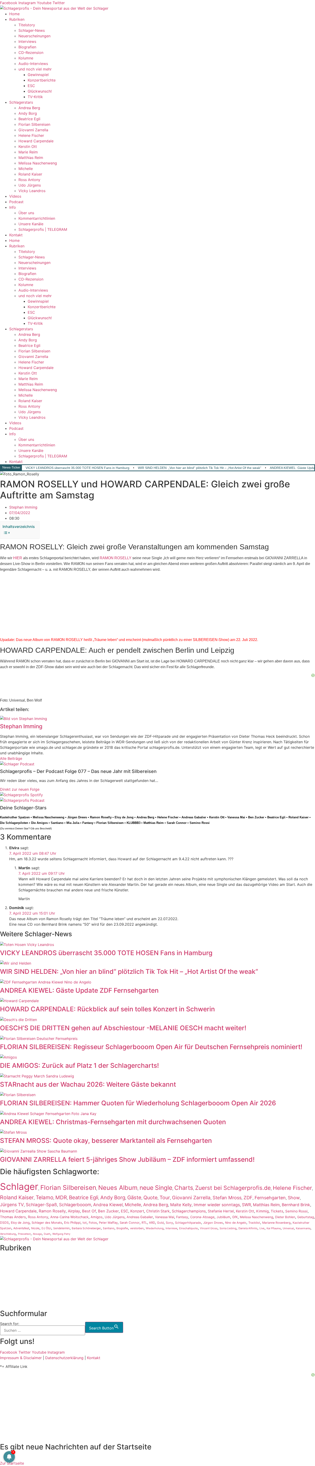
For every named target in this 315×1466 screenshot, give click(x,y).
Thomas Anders (13, 1217)
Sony (169, 1222)
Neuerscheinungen (34, 36)
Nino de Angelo (235, 1222)
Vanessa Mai (236, 817)
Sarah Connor (177, 823)
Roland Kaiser (30, 174)
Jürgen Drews (77, 817)
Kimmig (262, 1211)
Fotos (93, 1222)
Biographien (10, 1281)
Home (14, 14)
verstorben (137, 1228)
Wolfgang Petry (61, 1233)
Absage (37, 1233)
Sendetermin (61, 1228)
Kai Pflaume (274, 1228)
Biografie (122, 1228)
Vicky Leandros (31, 190)
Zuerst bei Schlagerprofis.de (233, 1187)
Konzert (137, 1211)
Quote (150, 1197)
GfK (235, 1217)
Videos (15, 196)
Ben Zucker (256, 817)
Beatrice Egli (29, 119)
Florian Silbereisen (34, 124)
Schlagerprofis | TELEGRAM (42, 229)
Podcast (16, 201)
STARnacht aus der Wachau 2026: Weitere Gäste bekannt (88, 1084)
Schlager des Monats (47, 1222)
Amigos (97, 1217)
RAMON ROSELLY (115, 558)
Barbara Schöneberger (86, 1228)
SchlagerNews (12, 1264)
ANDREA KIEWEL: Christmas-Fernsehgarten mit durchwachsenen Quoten (113, 1122)
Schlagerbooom (75, 1204)
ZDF (248, 1197)
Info (12, 207)
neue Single (156, 1187)
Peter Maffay (108, 1222)
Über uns (26, 213)
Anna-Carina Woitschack (69, 1217)
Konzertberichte (42, 80)
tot (85, 1222)
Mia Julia (72, 823)
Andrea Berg (29, 107)
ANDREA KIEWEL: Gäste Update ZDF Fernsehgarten (79, 990)
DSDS (4, 1222)
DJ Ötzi (46, 1228)
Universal (288, 1228)
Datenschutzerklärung (64, 1357)
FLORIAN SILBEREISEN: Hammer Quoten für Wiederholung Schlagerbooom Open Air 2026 (138, 1103)
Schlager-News (31, 30)
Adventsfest (21, 1228)
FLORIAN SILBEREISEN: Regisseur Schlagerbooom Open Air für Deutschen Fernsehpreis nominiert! (151, 1047)
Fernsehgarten (270, 1197)
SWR (246, 1204)
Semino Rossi (200, 823)
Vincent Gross (208, 1228)
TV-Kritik (35, 96)
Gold (160, 1222)
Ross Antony (29, 179)
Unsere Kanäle (30, 224)
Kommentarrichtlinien (36, 218)
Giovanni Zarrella (33, 130)
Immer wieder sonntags (217, 1204)
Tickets (277, 1211)
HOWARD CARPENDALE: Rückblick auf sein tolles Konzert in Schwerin (107, 1009)
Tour (165, 1197)
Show (294, 1197)
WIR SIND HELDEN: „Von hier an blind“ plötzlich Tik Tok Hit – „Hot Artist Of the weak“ (199, 468)
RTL (144, 1222)
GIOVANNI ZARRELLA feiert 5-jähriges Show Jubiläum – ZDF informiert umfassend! (127, 1159)
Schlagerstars (21, 102)
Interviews (27, 41)
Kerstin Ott (27, 146)
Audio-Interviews (33, 63)
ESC (31, 85)
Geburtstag (305, 1217)
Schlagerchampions (189, 1211)
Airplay (74, 1211)
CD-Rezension (30, 52)
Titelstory (26, 25)
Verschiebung (8, 1233)
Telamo (44, 1197)
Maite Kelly (181, 1204)
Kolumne (25, 58)
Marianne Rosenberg (276, 1222)
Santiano (57, 823)
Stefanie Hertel (221, 1211)
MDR (61, 1197)
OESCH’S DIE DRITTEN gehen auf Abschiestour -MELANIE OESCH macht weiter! (123, 1028)
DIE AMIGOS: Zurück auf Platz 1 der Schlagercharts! (79, 1065)
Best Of (89, 1211)
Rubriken (16, 19)
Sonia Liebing (228, 1228)
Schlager (19, 1186)
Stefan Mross (227, 1197)
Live (261, 1228)
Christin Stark (158, 1211)
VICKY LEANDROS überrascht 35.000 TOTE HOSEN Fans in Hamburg (77, 468)
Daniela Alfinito (247, 1228)
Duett (47, 1233)
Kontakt (16, 235)
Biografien (27, 47)
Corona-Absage (202, 1217)
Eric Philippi (72, 1222)
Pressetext (24, 1233)
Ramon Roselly (101, 817)
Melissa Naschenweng (37, 163)
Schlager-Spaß (41, 1204)
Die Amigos (39, 823)
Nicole (35, 1228)
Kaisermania (303, 1228)
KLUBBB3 (133, 823)
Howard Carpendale (35, 141)
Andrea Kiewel (108, 1204)
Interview (171, 1228)
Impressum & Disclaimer (21, 1357)
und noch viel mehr (35, 69)
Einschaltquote (188, 1228)
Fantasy (87, 823)
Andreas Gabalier (193, 817)
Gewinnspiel (38, 74)
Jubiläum (223, 1217)
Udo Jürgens (29, 185)
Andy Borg (27, 113)
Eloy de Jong (124, 817)
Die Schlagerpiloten (14, 823)
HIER (17, 558)
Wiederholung (154, 1228)
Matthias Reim (30, 157)
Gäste (134, 1197)
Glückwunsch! (40, 91)
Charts (183, 1187)
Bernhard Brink (296, 1204)
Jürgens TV (12, 1204)
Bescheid (45, 828)
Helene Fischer (31, 135)
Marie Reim (28, 152)
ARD (152, 1222)
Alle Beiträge (11, 758)
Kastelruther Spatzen (15, 817)
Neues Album (117, 1187)
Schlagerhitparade (188, 1222)
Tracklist (254, 1222)
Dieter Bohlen (285, 1217)
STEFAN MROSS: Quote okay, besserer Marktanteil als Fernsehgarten (106, 1140)
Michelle (25, 168)
